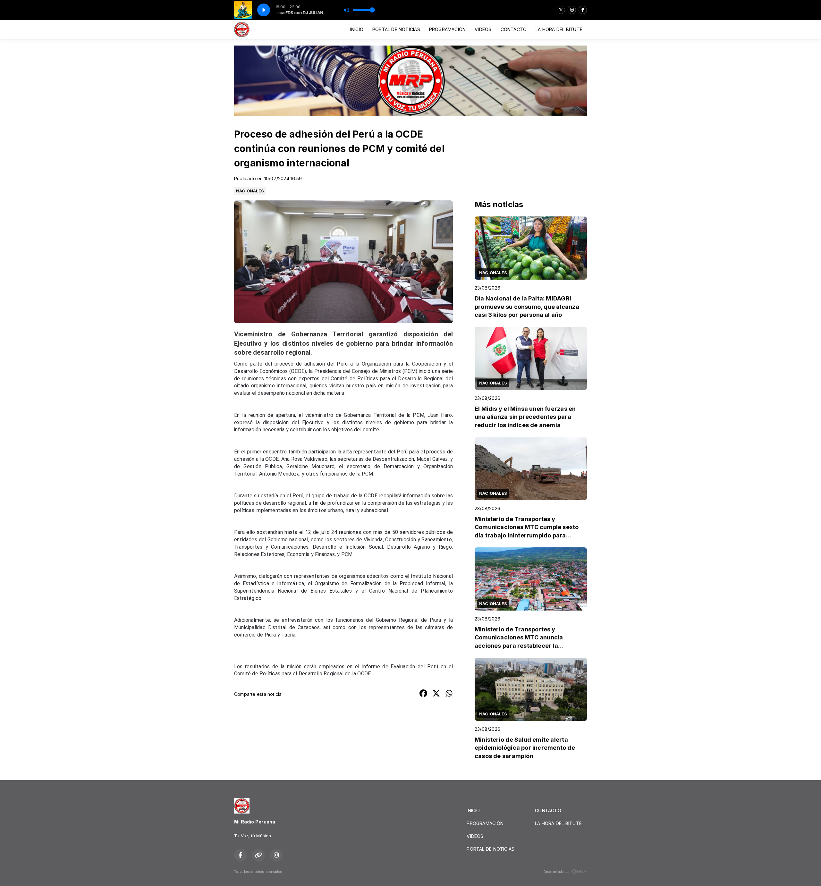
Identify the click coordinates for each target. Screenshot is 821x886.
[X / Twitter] (561, 10)
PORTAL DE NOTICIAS (396, 29)
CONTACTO (514, 29)
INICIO (356, 29)
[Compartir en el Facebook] (423, 694)
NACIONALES (250, 190)
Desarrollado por (557, 871)
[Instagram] (572, 10)
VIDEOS (483, 29)
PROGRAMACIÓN (447, 29)
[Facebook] (583, 10)
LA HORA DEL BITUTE (559, 29)
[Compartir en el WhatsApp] (449, 694)
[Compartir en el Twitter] (436, 694)
